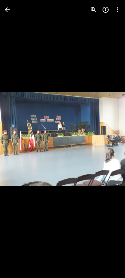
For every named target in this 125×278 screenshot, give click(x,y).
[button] (16, 139)
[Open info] (106, 10)
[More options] (118, 10)
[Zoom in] (93, 10)
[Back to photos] (7, 9)
